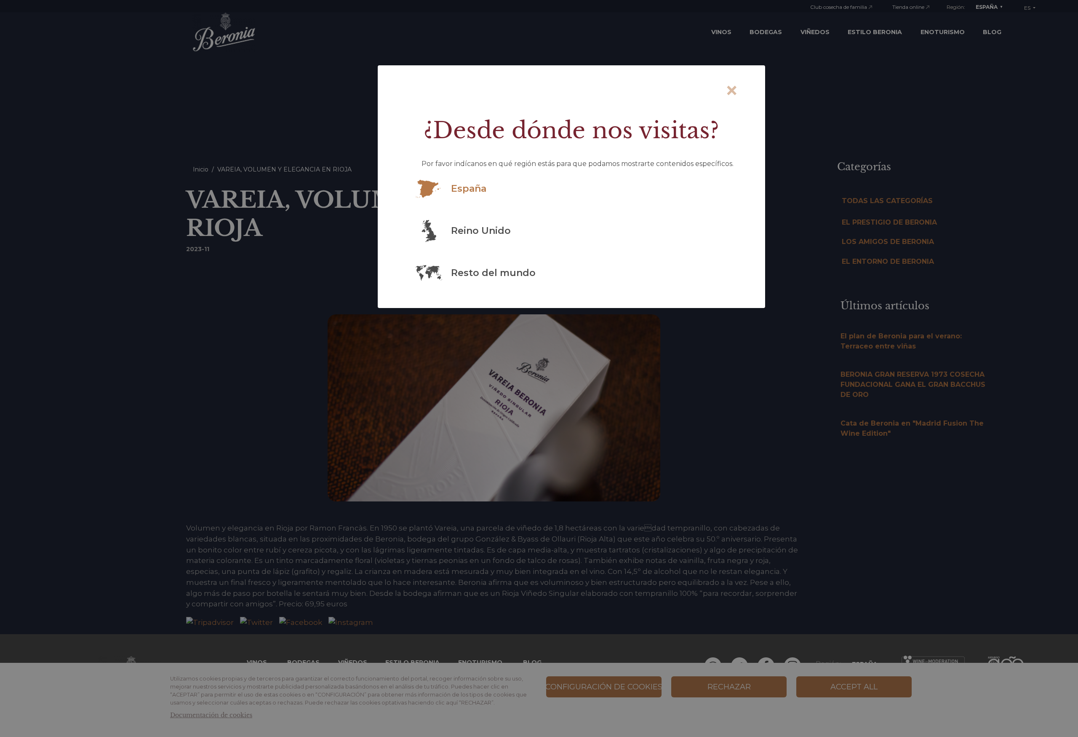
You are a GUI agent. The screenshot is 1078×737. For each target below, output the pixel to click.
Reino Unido (481, 230)
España (468, 188)
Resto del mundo (493, 273)
